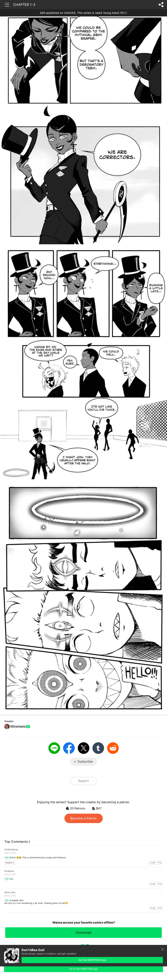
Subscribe (85, 761)
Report (83, 781)
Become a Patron (83, 818)
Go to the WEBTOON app (83, 968)
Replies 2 (10, 862)
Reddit (113, 748)
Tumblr (98, 748)
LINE (54, 748)
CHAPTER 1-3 (24, 5)
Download (83, 932)
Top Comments (16, 842)
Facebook (69, 748)
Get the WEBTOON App (92, 960)
